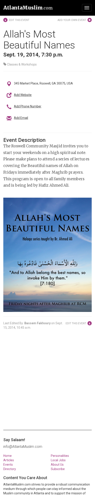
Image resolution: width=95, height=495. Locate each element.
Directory (9, 469)
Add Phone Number (27, 106)
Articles (8, 460)
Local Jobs (58, 460)
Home (7, 456)
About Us (57, 464)
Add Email (21, 118)
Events (8, 464)
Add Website (23, 95)
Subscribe (58, 469)
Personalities (60, 456)
